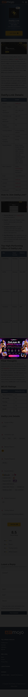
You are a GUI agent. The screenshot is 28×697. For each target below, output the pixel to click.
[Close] (26, 340)
